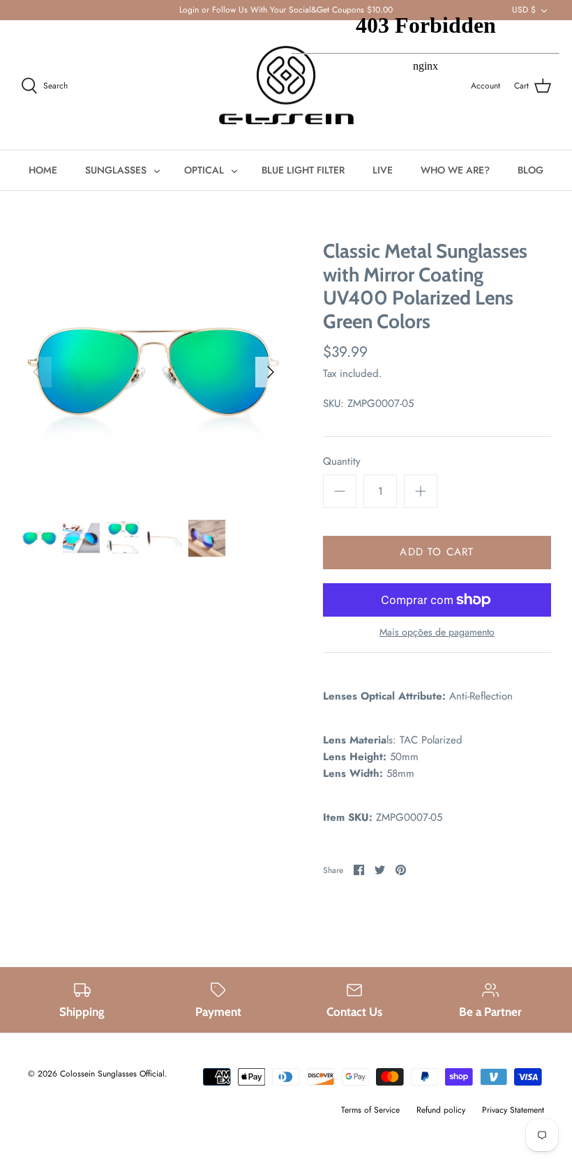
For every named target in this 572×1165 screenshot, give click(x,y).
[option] (153, 372)
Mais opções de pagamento (437, 632)
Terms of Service (370, 1110)
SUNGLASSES (115, 170)
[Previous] (36, 372)
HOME (43, 170)
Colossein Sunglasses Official (112, 1073)
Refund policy (440, 1110)
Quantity (342, 461)
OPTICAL (204, 170)
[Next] (270, 372)
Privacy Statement (513, 1110)
